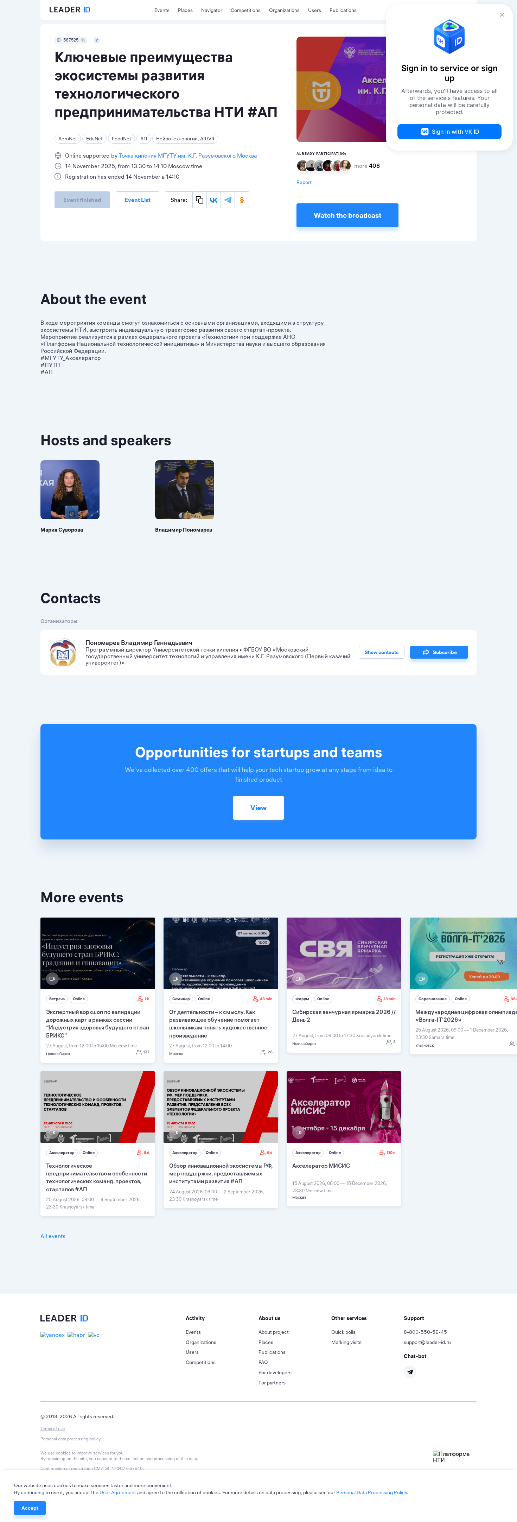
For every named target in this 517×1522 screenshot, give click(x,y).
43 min (266, 998)
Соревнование (433, 998)
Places (185, 10)
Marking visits (346, 1342)
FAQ (263, 1362)
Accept (29, 1508)
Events (162, 10)
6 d (270, 1152)
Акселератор (62, 1152)
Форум (302, 998)
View (258, 807)
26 (270, 1051)
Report (304, 182)
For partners (272, 1383)
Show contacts (381, 652)
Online (79, 998)
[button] (222, 1318)
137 (146, 1051)
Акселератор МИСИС (321, 1165)
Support (414, 1318)
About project (273, 1332)
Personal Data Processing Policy (371, 1492)
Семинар (181, 998)
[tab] (222, 1318)
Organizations (284, 10)
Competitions (246, 10)
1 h (147, 998)
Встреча (57, 998)
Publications (343, 10)
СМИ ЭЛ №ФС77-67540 (118, 1468)
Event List (138, 199)
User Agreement (118, 1492)
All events (52, 1235)
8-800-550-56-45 (425, 1332)
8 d (146, 1152)
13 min (390, 998)
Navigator (211, 10)
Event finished (82, 199)
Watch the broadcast (347, 215)
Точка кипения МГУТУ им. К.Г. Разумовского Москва (188, 155)
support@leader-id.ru (427, 1342)
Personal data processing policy (70, 1438)
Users (314, 10)
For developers (275, 1372)
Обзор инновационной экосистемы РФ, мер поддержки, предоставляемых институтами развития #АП (220, 1173)
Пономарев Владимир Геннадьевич (138, 643)
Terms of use (52, 1428)
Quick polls (343, 1332)
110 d (391, 1152)
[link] (97, 990)
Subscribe (445, 652)
